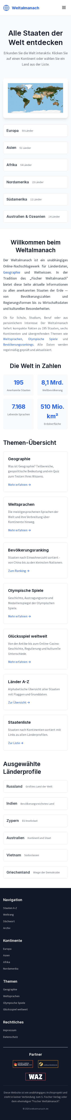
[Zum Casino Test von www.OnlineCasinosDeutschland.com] (23, 1064)
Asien (6, 955)
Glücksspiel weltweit (15, 1009)
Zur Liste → (15, 743)
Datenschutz (10, 1037)
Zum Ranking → (19, 571)
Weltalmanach (25, 8)
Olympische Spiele (43, 339)
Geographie (11, 272)
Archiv (6, 928)
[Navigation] (64, 8)
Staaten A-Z (10, 908)
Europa (7, 949)
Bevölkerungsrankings (18, 344)
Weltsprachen (12, 339)
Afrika (6, 962)
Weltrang (8, 914)
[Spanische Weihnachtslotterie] (48, 1064)
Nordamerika (10, 968)
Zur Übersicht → (19, 702)
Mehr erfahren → (19, 485)
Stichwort (9, 921)
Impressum (9, 1030)
